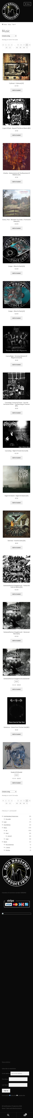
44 (17, 47)
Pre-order (8, 819)
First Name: (5, 1079)
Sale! (5, 822)
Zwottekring (7, 825)
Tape (7, 839)
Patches (8, 850)
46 (24, 47)
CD (6, 830)
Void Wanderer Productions (11, 816)
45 (20, 47)
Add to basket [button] (16, 90)
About (4, 1108)
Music (9, 24)
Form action (5, 1095)
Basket (21, 1113)
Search (8, 1115)
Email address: (6, 1073)
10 (6, 47)
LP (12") (10, 836)
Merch (5, 842)
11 (10, 47)
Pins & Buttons (10, 844)
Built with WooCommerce (14, 1108)
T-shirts (8, 847)
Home (5, 24)
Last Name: (5, 1085)
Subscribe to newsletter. (9, 1068)
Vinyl (7, 833)
